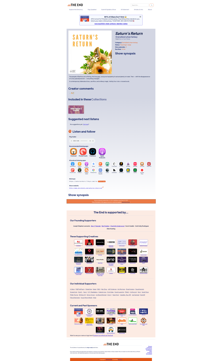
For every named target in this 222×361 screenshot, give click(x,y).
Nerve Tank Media (124, 39)
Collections (98, 99)
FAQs (150, 351)
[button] (76, 10)
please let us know (126, 202)
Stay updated (149, 353)
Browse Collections (149, 347)
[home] (75, 5)
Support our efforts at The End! (103, 335)
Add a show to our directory (149, 349)
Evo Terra (120, 359)
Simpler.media (109, 359)
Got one (85, 124)
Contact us (149, 352)
